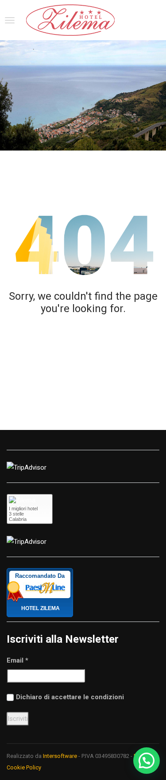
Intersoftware (60, 756)
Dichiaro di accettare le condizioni (70, 697)
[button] (146, 760)
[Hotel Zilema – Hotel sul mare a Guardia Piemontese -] (70, 20)
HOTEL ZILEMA (40, 608)
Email (17, 660)
